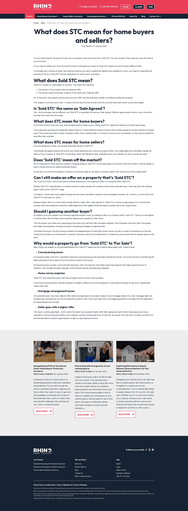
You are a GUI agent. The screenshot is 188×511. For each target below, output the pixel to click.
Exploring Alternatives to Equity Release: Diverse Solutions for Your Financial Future (132, 368)
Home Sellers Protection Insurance (46, 470)
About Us (133, 16)
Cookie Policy (50, 485)
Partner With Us (118, 16)
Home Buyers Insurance (47, 16)
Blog (143, 16)
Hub (151, 7)
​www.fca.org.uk (68, 495)
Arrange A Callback (123, 473)
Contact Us (154, 16)
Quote (30, 16)
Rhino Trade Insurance (83, 476)
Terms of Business (80, 485)
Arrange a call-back (88, 7)
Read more (41, 411)
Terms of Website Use (65, 485)
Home (36, 23)
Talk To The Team (123, 476)
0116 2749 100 (112, 7)
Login (125, 7)
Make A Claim (121, 470)
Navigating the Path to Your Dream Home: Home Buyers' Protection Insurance (50, 368)
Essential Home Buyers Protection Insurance (49, 464)
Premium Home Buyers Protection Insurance (49, 467)
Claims (138, 7)
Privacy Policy (39, 485)
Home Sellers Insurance (73, 16)
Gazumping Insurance (96, 16)
